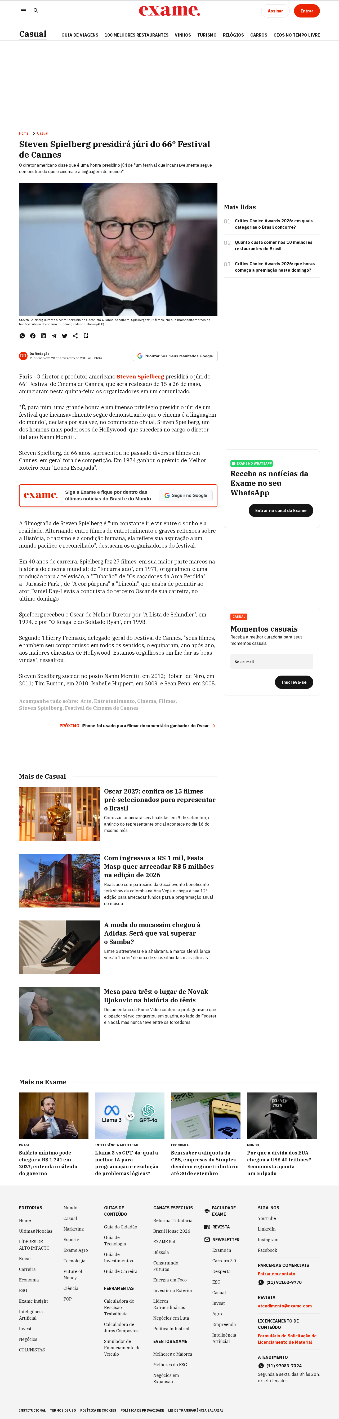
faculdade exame (224, 1211)
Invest (25, 1328)
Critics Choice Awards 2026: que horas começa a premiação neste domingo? (275, 267)
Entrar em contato (276, 1273)
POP (68, 1299)
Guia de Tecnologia (115, 1240)
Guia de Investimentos (118, 1257)
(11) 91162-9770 (284, 1282)
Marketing (74, 1229)
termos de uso (63, 1410)
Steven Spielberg (140, 376)
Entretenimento (114, 701)
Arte (86, 701)
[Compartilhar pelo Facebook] (33, 336)
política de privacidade (142, 1410)
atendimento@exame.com (285, 1305)
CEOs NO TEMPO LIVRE (297, 35)
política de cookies (98, 1410)
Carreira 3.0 (224, 1260)
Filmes (167, 701)
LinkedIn (267, 1229)
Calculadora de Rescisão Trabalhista (119, 1307)
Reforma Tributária (173, 1220)
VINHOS (183, 35)
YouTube (267, 1218)
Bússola (161, 1252)
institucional (32, 1410)
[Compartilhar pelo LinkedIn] (43, 336)
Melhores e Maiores (172, 1354)
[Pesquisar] (36, 11)
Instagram (268, 1239)
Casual (33, 33)
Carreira (27, 1269)
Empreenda (224, 1324)
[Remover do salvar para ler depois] (86, 336)
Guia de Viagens (79, 35)
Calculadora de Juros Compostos (121, 1327)
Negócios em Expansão (166, 1378)
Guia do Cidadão (120, 1226)
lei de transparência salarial (196, 1410)
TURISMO (207, 35)
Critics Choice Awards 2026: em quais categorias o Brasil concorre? (274, 224)
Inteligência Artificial (31, 1315)
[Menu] (23, 11)
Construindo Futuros (165, 1266)
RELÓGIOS (233, 35)
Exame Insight (33, 1301)
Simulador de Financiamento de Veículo (122, 1348)
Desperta (221, 1271)
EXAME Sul (164, 1241)
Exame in (221, 1250)
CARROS (258, 35)
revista (221, 1226)
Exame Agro (76, 1250)
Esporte (71, 1239)
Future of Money (73, 1274)
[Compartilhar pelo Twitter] (64, 336)
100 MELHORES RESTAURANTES (136, 35)
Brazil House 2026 (171, 1231)
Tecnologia (75, 1260)
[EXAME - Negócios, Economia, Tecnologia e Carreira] (169, 10)
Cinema (146, 701)
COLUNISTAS (32, 1349)
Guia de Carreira (120, 1271)
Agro (217, 1313)
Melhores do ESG (170, 1364)
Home (24, 133)
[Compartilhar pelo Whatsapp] (22, 336)
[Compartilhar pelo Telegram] (54, 336)
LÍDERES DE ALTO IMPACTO (34, 1245)
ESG (23, 1290)
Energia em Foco (170, 1280)
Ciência (71, 1288)
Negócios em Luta (171, 1318)
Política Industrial (171, 1328)
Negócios (28, 1339)
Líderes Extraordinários (169, 1304)
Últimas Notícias (35, 1231)
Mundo (70, 1207)
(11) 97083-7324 (284, 1365)
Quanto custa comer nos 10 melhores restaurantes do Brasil (274, 245)
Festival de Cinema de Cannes (102, 708)
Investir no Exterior (173, 1290)
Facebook (267, 1250)
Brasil (25, 1258)
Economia (29, 1280)
